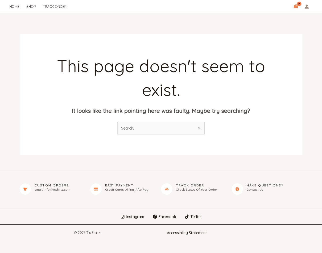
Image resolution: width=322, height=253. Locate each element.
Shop (31, 6)
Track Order (54, 6)
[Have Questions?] (237, 189)
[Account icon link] (307, 6)
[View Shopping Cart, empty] (296, 7)
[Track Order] (166, 189)
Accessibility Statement (187, 232)
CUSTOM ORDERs (51, 185)
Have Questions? (265, 185)
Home (14, 6)
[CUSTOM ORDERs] (25, 189)
